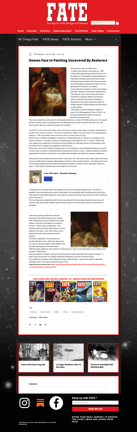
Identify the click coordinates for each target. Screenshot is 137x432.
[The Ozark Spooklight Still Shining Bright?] (103, 352)
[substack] (40, 403)
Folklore (56, 312)
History (65, 312)
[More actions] (107, 54)
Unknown (33, 312)
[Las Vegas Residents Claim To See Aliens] (68, 352)
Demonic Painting (77, 312)
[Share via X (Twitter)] (35, 325)
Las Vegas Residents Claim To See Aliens (68, 365)
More (88, 39)
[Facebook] (56, 403)
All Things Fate (28, 39)
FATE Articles (72, 39)
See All (116, 339)
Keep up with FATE (84, 398)
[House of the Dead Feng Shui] (34, 352)
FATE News (50, 39)
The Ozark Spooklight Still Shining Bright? (102, 365)
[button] (117, 23)
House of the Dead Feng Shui (33, 364)
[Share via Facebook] (30, 325)
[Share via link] (46, 325)
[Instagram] (24, 403)
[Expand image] (37, 291)
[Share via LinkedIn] (40, 325)
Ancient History (45, 312)
